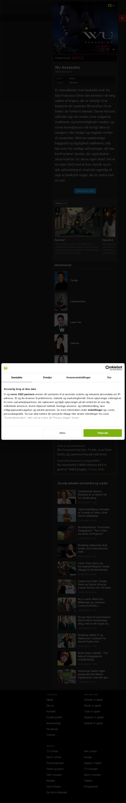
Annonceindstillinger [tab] (78, 377)
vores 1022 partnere (22, 394)
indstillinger (95, 410)
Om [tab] (109, 377)
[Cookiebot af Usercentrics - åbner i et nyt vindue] (108, 368)
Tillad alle (102, 433)
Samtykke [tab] (16, 377)
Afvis (62, 433)
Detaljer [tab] (47, 377)
